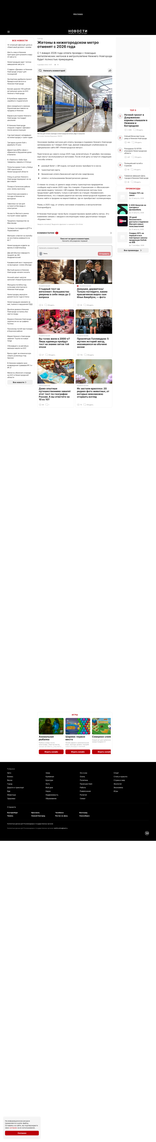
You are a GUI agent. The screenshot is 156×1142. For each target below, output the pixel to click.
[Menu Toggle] (8, 32)
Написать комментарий (54, 70)
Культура (49, 780)
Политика (84, 780)
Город (9, 784)
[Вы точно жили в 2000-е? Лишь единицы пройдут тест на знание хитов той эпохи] (55, 321)
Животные (11, 795)
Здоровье (11, 798)
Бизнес (10, 776)
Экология (118, 784)
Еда (8, 791)
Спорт (116, 773)
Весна (9, 780)
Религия (83, 795)
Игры (75, 715)
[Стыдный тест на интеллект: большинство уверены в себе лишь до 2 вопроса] (55, 272)
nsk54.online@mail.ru (60, 828)
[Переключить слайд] (109, 726)
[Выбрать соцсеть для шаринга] (110, 70)
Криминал (50, 776)
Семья (82, 798)
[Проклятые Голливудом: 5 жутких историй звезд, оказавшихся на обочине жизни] (94, 321)
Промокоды (133, 188)
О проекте (11, 807)
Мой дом (49, 787)
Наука (48, 791)
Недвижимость (52, 795)
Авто (9, 773)
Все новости (20, 40)
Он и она (83, 773)
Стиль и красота (120, 776)
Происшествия (86, 784)
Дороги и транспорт (15, 787)
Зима (48, 773)
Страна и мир (119, 780)
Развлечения (85, 791)
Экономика (118, 787)
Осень (82, 776)
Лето (48, 784)
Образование (51, 798)
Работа (83, 787)
